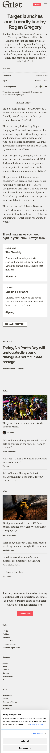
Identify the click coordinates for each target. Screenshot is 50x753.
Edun (18, 130)
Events (5, 698)
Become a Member (10, 702)
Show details (36, 734)
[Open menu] (45, 4)
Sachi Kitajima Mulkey (11, 565)
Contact (6, 670)
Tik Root (10, 432)
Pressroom (7, 680)
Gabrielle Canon (9, 535)
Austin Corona (8, 550)
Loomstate (32, 130)
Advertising (7, 705)
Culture (21, 368)
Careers (6, 673)
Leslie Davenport (9, 451)
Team (5, 666)
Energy (5, 631)
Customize (23, 748)
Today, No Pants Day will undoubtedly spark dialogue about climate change (24, 354)
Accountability (8, 641)
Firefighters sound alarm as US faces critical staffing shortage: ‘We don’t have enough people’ (24, 527)
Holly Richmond (9, 368)
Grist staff (6, 68)
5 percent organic (13, 149)
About (5, 663)
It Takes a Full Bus (13, 572)
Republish (7, 709)
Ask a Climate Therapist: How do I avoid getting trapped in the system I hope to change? (25, 444)
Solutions (6, 637)
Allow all (25, 741)
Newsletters (7, 695)
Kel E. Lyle (7, 576)
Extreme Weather (9, 644)
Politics (6, 634)
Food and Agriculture (11, 647)
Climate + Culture (40, 80)
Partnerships (8, 676)
